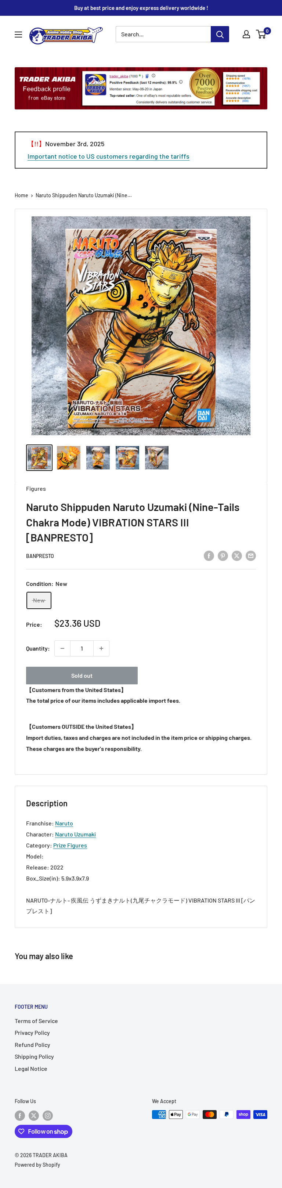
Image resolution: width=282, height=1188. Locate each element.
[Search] (220, 34)
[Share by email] (251, 555)
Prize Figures (70, 845)
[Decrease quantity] (62, 648)
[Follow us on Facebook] (20, 1115)
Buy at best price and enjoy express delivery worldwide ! (141, 7)
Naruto (64, 823)
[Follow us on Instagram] (48, 1115)
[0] (261, 34)
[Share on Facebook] (209, 555)
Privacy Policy (32, 1032)
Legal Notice (31, 1068)
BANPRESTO (40, 556)
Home (21, 195)
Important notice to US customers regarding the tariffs (108, 156)
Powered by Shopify (37, 1165)
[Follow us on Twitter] (34, 1115)
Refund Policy (32, 1044)
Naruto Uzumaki (75, 834)
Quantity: (38, 648)
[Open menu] (18, 34)
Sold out (82, 675)
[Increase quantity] (101, 648)
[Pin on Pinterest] (223, 555)
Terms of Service (36, 1020)
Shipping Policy (34, 1056)
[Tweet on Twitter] (237, 555)
